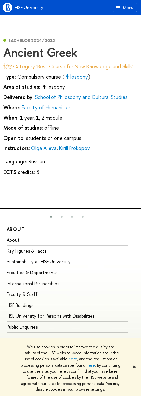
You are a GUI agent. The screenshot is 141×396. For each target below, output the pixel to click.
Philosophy (76, 76)
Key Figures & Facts (26, 251)
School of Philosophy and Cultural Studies (81, 97)
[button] (51, 217)
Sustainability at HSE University (38, 261)
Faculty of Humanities (46, 107)
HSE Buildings (20, 305)
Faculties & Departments (32, 272)
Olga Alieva (44, 148)
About (16, 229)
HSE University (29, 7)
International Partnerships (33, 283)
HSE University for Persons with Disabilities (50, 316)
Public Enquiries (22, 327)
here (73, 359)
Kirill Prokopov (74, 148)
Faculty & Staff (22, 294)
